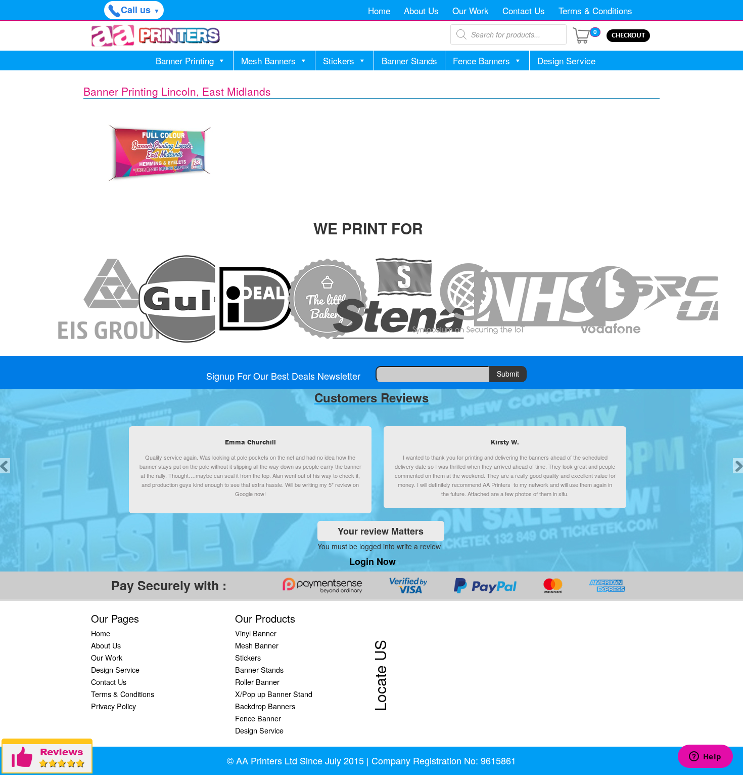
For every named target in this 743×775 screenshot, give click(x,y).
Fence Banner (258, 718)
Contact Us (523, 10)
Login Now (372, 561)
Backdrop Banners (265, 706)
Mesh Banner (256, 645)
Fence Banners (481, 60)
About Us (421, 10)
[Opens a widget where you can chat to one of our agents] (705, 757)
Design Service (566, 60)
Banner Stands (409, 60)
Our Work (470, 10)
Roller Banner (257, 681)
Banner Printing (185, 60)
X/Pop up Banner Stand (273, 693)
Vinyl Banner (255, 633)
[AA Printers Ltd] (155, 35)
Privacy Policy (113, 706)
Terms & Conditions (595, 10)
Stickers (338, 60)
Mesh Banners (268, 60)
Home (379, 10)
